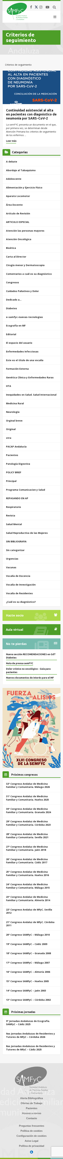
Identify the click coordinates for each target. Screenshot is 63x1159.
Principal (11, 481)
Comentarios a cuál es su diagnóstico (29, 273)
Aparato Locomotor (18, 196)
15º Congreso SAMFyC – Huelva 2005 (27, 981)
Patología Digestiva (18, 463)
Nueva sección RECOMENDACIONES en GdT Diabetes (31, 656)
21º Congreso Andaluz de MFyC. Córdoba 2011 (30, 924)
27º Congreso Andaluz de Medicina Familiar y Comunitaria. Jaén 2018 (27, 848)
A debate (11, 161)
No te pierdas (16, 644)
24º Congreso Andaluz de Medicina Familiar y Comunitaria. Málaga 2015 (28, 886)
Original (11, 429)
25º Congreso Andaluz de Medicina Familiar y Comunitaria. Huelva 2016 (27, 873)
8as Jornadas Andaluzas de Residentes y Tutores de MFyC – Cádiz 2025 (30, 1048)
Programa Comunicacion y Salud (25, 489)
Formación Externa (17, 368)
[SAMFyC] (17, 11)
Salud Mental (14, 524)
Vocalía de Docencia (18, 575)
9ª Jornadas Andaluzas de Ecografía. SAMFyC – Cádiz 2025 (28, 1022)
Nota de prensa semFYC (19, 663)
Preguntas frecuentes (31, 1125)
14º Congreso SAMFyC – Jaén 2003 (26, 990)
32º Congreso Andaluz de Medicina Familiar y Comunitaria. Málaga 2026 (28, 785)
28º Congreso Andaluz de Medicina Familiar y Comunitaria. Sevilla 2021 (27, 836)
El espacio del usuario (19, 342)
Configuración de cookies (31, 1135)
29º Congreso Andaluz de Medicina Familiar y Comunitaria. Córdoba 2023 (28, 823)
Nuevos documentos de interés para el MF (30, 677)
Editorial (11, 334)
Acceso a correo (31, 1113)
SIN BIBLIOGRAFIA (16, 541)
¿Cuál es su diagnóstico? (21, 601)
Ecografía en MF (16, 325)
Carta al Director (16, 256)
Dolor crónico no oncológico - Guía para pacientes (28, 671)
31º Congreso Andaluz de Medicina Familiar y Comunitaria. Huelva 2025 (27, 798)
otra (8, 437)
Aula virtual (14, 630)
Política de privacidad (31, 1145)
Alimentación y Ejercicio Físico (24, 187)
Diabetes (11, 308)
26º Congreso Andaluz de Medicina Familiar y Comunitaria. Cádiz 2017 (27, 861)
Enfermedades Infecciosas (22, 351)
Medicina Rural (15, 403)
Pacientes (12, 455)
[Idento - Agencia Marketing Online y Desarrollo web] (31, 1152)
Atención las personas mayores (25, 230)
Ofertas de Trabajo (31, 1103)
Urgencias (12, 558)
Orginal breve (14, 420)
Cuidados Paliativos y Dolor (22, 291)
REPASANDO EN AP (17, 498)
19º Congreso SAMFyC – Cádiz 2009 (26, 944)
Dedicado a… (14, 299)
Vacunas (11, 567)
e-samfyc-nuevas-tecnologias (24, 317)
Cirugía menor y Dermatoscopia (25, 265)
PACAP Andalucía (16, 446)
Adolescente (13, 178)
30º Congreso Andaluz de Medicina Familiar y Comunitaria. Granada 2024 (28, 810)
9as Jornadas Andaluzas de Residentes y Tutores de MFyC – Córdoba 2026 (30, 1035)
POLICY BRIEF (13, 472)
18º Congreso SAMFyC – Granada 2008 (28, 953)
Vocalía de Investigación (21, 584)
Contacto (31, 1118)
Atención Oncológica (18, 239)
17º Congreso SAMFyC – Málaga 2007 (28, 962)
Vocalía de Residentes (19, 593)
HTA (8, 386)
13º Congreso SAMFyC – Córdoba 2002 (28, 999)
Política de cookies (31, 1130)
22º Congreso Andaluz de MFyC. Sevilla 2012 (29, 911)
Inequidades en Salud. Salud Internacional (31, 394)
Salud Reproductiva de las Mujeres (27, 532)
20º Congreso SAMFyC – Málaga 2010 (28, 934)
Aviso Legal (31, 1140)
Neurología (12, 411)
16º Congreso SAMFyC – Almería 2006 (28, 971)
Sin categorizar (15, 550)
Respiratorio (13, 507)
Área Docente (14, 204)
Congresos (12, 282)
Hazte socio (15, 615)
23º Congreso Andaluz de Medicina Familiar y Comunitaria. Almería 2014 (28, 898)
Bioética (11, 248)
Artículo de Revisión (18, 213)
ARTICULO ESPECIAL (17, 222)
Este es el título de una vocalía (24, 360)
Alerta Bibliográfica (31, 1098)
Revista (10, 515)
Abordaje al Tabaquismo (21, 170)
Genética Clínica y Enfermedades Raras (30, 377)
